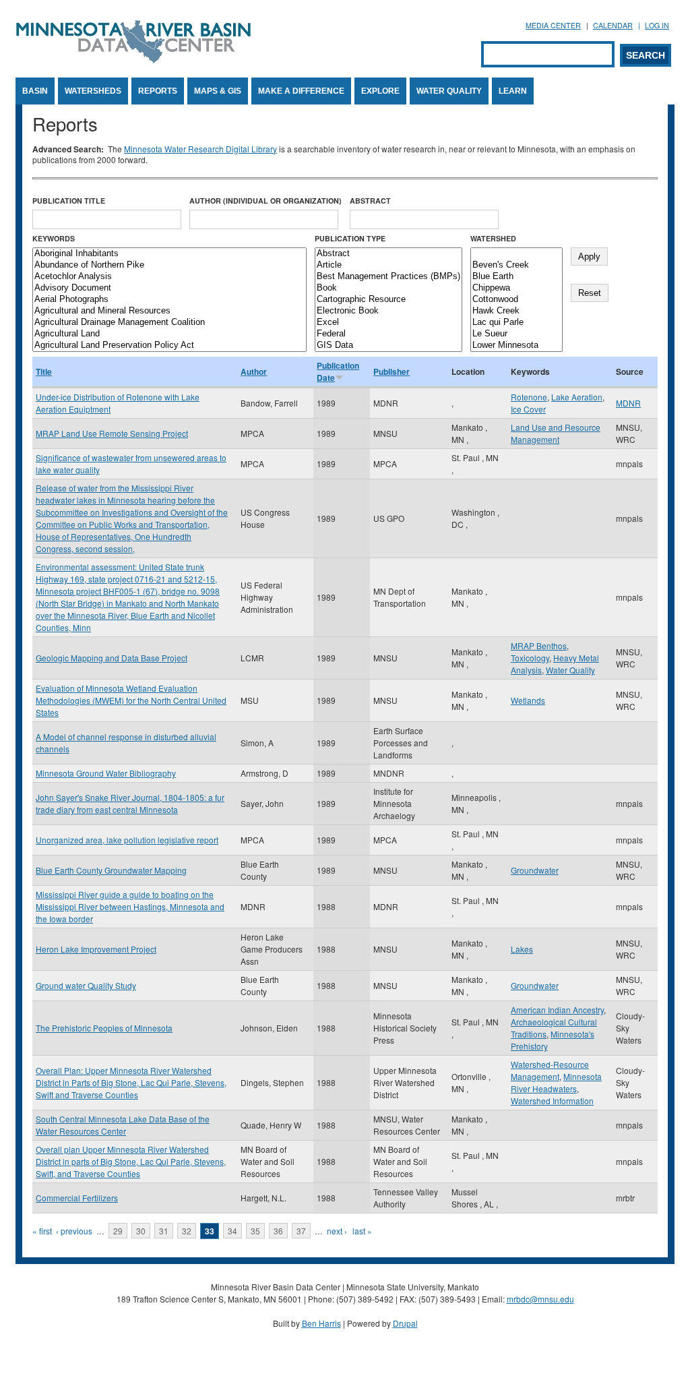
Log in (657, 25)
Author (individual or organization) (265, 201)
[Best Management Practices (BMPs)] (388, 276)
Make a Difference (301, 91)
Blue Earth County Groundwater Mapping (111, 870)
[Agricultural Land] (169, 334)
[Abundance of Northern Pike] (169, 265)
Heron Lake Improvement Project (96, 949)
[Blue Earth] (516, 276)
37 (301, 1230)
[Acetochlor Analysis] (169, 276)
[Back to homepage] (133, 59)
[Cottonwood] (516, 299)
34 (232, 1230)
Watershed (493, 238)
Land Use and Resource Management (555, 433)
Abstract (370, 201)
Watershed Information (552, 1100)
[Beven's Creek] (516, 265)
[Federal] (388, 334)
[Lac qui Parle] (516, 322)
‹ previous (74, 1230)
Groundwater (535, 870)
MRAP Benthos (539, 645)
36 (278, 1230)
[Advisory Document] (169, 288)
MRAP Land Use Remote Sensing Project (112, 433)
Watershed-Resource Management (550, 1070)
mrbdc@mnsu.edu (540, 1298)
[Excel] (388, 322)
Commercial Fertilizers (77, 1197)
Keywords (53, 238)
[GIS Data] (388, 345)
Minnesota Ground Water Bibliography (106, 773)
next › (337, 1230)
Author (254, 371)
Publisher (391, 371)
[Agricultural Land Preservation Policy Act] (169, 345)
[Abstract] (388, 254)
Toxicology (530, 657)
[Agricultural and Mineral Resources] (169, 311)
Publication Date (338, 371)
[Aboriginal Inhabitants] (169, 254)
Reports (157, 91)
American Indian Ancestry (557, 1009)
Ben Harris (321, 1323)
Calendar (613, 25)
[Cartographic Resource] (388, 299)
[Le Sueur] (516, 334)
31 (163, 1230)
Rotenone (529, 396)
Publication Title (68, 201)
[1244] (516, 254)
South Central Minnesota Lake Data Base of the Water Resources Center (123, 1125)
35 (255, 1230)
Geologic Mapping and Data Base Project (111, 657)
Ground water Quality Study (86, 985)
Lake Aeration (576, 396)
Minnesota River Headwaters (556, 1082)
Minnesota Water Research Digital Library (200, 148)
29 (118, 1230)
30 (141, 1230)
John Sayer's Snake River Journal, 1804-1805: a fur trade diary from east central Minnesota (130, 803)
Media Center (553, 25)
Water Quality (449, 91)
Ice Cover (528, 409)
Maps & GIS (217, 91)
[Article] (388, 265)
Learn (513, 91)
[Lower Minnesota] (516, 345)
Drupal (405, 1323)
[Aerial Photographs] (169, 299)
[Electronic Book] (388, 311)
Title (44, 371)
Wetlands (528, 700)
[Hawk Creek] (516, 311)
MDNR (628, 403)
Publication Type (350, 238)
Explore (380, 91)
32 (186, 1230)
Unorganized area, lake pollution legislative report (127, 839)
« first (42, 1230)
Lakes (522, 949)
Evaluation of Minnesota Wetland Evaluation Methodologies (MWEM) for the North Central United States (131, 700)
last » (362, 1230)
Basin (35, 91)
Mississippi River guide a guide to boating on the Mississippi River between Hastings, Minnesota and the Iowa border (130, 906)
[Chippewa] (516, 288)
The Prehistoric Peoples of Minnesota (104, 1027)
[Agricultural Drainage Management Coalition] (169, 322)
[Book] (388, 288)
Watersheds (93, 91)
